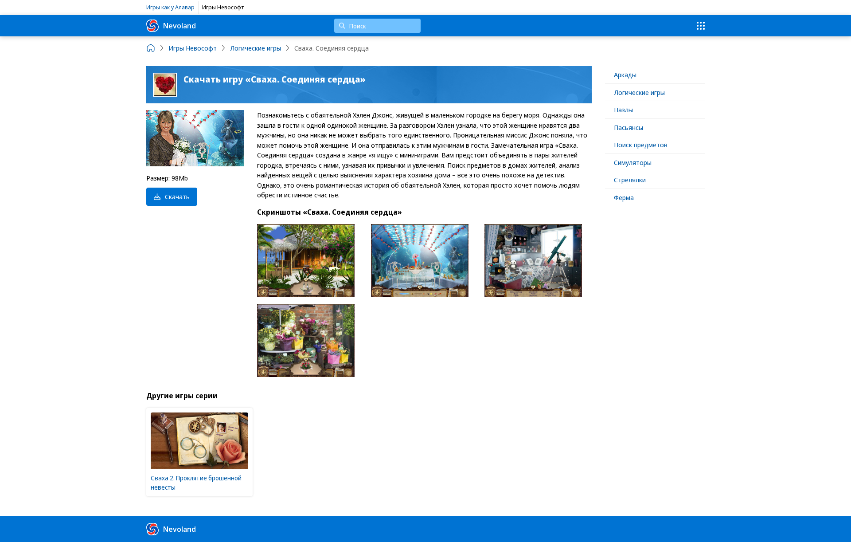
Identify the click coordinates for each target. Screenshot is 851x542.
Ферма (624, 197)
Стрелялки (630, 179)
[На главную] (150, 47)
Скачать (177, 196)
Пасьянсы (628, 127)
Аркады (625, 74)
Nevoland (179, 25)
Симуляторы (633, 162)
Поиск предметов (641, 144)
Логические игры (639, 92)
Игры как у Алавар (170, 7)
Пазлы (623, 109)
